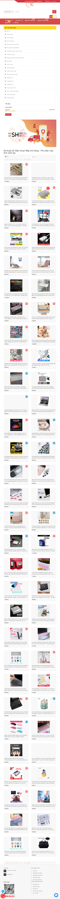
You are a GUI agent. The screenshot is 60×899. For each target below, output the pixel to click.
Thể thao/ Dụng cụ (11, 54)
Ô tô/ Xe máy (10, 64)
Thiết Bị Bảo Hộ (10, 81)
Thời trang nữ (10, 34)
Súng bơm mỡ (10, 84)
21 (24, 159)
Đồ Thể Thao (35, 893)
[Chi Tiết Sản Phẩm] (13, 164)
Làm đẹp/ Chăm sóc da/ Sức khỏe (14, 51)
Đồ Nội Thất (35, 888)
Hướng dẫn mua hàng (37, 873)
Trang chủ (9, 20)
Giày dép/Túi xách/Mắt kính (13, 47)
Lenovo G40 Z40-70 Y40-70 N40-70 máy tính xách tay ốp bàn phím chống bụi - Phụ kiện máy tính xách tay (16, 597)
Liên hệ (16, 22)
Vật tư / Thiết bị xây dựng (12, 91)
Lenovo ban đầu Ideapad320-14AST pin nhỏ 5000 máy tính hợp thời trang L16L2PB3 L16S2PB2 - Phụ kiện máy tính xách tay (16, 249)
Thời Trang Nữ (30, 20)
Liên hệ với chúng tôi (37, 879)
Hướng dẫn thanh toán (37, 875)
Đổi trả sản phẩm (36, 877)
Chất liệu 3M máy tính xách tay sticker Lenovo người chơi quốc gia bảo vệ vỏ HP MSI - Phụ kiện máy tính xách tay (43, 597)
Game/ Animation (11, 67)
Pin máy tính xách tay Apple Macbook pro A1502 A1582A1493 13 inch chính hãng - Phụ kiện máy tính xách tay (15, 295)
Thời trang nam (10, 37)
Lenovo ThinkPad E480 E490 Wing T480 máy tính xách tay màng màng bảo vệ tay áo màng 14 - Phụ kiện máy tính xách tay (43, 318)
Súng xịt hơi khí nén (11, 87)
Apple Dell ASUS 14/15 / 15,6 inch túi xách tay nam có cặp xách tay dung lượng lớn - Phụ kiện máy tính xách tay (15, 225)
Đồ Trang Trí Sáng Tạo (37, 891)
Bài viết (8, 22)
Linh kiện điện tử (10, 97)
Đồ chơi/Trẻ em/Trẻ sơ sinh (13, 44)
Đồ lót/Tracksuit (10, 41)
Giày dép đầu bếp (11, 94)
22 (27, 159)
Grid (7, 156)
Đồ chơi (8, 31)
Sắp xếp (34, 156)
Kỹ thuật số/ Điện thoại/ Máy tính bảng (15, 57)
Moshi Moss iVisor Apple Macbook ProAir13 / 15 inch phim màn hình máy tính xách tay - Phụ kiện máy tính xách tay (43, 551)
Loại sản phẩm (7, 11)
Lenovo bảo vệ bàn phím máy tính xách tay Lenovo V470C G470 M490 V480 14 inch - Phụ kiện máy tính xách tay (43, 574)
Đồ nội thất (9, 61)
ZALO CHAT (7, 882)
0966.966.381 (10, 874)
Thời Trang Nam (43, 20)
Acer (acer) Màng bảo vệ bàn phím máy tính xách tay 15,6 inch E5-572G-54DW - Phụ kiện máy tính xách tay (43, 644)
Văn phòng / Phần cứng (12, 74)
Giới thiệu (35, 870)
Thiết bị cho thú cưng (11, 71)
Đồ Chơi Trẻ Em (36, 886)
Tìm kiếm (8, 114)
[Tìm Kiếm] (54, 11)
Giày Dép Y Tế (18, 20)
